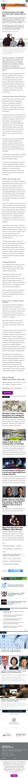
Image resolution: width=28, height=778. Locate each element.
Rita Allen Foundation (15, 561)
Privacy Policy (14, 772)
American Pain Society (9, 546)
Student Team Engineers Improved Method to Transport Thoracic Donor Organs (13, 623)
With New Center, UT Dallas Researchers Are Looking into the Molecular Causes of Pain (13, 415)
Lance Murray (7, 31)
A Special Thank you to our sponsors (15, 711)
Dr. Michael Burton (8, 548)
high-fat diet (18, 548)
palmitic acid (16, 558)
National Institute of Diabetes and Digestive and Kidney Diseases (12, 555)
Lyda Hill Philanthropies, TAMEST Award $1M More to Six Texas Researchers (16, 594)
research (5, 561)
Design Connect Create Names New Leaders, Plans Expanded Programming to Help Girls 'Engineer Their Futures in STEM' (13, 503)
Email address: (6, 388)
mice (4, 551)
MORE (25, 630)
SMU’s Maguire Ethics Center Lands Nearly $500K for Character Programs (12, 627)
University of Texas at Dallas (10, 564)
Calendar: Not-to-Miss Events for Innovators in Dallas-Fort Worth (13, 612)
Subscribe (7, 392)
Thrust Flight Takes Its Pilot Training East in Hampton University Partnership (16, 603)
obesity (5, 558)
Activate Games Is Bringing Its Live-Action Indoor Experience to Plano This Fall (13, 472)
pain (10, 558)
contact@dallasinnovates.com (8, 753)
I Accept (14, 775)
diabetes (19, 546)
